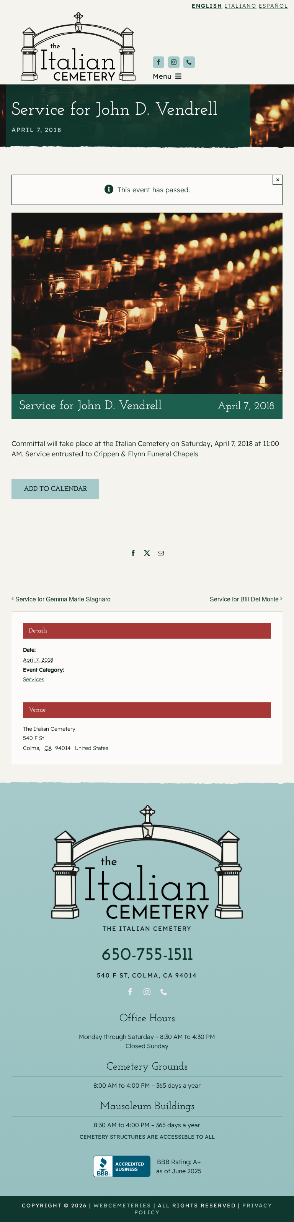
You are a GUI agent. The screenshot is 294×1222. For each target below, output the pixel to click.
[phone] (189, 62)
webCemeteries (122, 1205)
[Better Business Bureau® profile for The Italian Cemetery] (147, 1160)
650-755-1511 (147, 955)
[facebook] (158, 62)
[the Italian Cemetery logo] (78, 15)
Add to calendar (55, 489)
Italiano (240, 5)
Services (33, 679)
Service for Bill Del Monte (244, 598)
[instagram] (174, 62)
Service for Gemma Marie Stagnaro (63, 598)
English (207, 5)
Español (273, 5)
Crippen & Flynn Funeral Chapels (145, 453)
